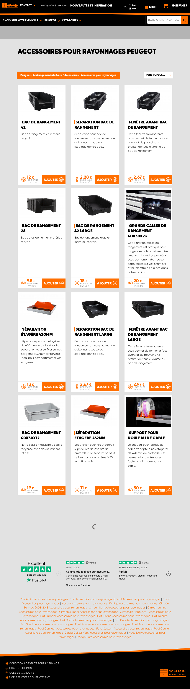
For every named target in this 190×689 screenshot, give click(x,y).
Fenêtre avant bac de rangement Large (148, 334)
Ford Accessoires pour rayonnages (138, 599)
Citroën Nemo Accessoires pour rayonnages (117, 607)
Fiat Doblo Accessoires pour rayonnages (86, 620)
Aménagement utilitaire (48, 75)
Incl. (134, 5)
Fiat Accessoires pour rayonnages (92, 599)
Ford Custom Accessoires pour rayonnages (124, 628)
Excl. (134, 8)
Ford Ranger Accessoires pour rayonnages (102, 624)
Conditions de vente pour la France (34, 663)
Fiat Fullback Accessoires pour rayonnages (67, 616)
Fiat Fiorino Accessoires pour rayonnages (123, 616)
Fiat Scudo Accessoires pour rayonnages (46, 624)
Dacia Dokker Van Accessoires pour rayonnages (96, 632)
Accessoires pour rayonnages (98, 75)
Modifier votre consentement (29, 677)
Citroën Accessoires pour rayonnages (44, 599)
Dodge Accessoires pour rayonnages (133, 603)
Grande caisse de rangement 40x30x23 (147, 231)
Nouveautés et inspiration (91, 5)
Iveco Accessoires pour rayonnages (84, 603)
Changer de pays (20, 668)
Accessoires (71, 75)
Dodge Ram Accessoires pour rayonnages (104, 637)
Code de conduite (21, 672)
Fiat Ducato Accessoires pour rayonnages (141, 620)
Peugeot (25, 75)
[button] (158, 75)
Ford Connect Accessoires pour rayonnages (66, 628)
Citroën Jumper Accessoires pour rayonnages (88, 612)
